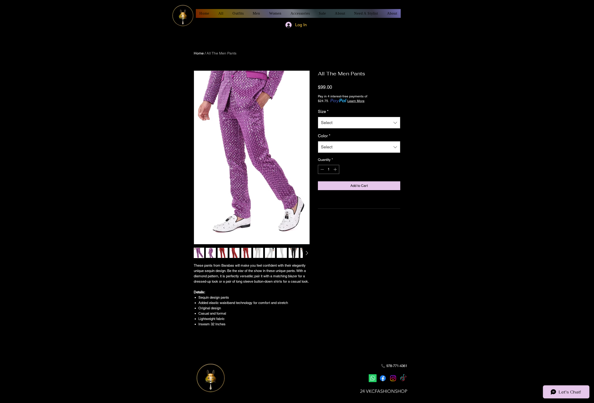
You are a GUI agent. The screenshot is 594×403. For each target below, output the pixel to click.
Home (199, 53)
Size (323, 111)
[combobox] (359, 122)
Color (324, 135)
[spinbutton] (329, 169)
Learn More (356, 101)
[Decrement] (322, 169)
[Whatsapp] (373, 378)
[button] (256, 13)
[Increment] (336, 169)
